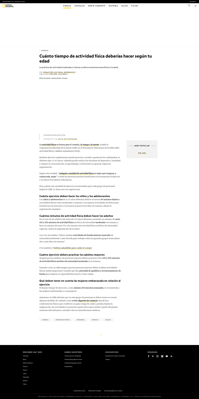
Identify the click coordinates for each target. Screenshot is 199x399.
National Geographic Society (73, 363)
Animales (25, 356)
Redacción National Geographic (60, 72)
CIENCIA (95, 319)
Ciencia (45, 50)
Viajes (24, 373)
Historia (25, 366)
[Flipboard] (162, 357)
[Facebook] (149, 357)
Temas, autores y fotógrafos (73, 356)
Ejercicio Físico (63, 319)
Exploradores (68, 366)
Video (25, 384)
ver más (142, 153)
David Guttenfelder (67, 139)
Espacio (25, 380)
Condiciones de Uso (79, 391)
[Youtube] (167, 357)
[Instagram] (157, 357)
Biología (81, 319)
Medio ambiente (28, 363)
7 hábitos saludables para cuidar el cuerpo (72, 248)
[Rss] (171, 357)
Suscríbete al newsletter (13, 1)
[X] (153, 357)
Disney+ (193, 1)
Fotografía (26, 377)
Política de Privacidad (94, 391)
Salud (108, 319)
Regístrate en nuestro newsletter (115, 356)
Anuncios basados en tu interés (113, 391)
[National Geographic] (3, 5)
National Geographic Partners (73, 359)
